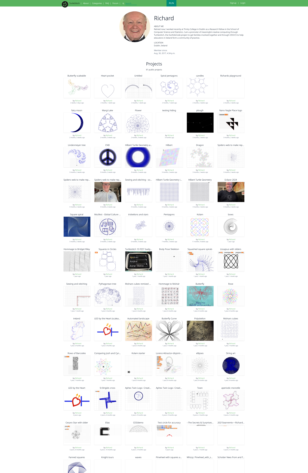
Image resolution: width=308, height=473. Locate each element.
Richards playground (230, 75)
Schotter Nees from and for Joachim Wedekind (241, 457)
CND (107, 145)
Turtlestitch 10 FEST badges (139, 249)
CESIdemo (138, 422)
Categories (97, 3)
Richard (78, 100)
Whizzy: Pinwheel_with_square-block (205, 457)
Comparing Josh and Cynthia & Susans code (116, 353)
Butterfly (200, 283)
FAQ (107, 3)
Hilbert (169, 145)
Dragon (200, 145)
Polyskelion (199, 318)
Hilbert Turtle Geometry (200, 179)
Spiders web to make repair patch (111, 179)
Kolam (200, 214)
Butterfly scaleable (76, 75)
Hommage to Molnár (169, 283)
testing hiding (169, 110)
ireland (76, 318)
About (86, 3)
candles (200, 75)
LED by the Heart (76, 387)
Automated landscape (138, 318)
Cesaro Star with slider (77, 422)
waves (138, 457)
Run (171, 3)
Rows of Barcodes (77, 353)
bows (230, 214)
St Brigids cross (107, 387)
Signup (233, 3)
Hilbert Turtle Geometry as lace (140, 145)
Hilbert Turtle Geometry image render (174, 179)
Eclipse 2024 (231, 179)
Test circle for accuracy (169, 422)
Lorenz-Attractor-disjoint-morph (172, 353)
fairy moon (76, 110)
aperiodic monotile (230, 387)
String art (230, 353)
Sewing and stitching (76, 283)
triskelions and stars (138, 214)
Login (242, 3)
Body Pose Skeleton (169, 249)
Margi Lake (107, 110)
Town (200, 387)
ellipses (200, 353)
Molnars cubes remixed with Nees (142, 283)
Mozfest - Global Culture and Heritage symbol (117, 214)
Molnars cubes (230, 318)
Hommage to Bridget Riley (77, 249)
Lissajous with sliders (230, 249)
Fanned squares (77, 457)
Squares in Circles (107, 249)
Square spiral (76, 214)
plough (199, 110)
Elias (107, 422)
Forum (115, 3)
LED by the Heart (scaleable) (108, 318)
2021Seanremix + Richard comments (236, 422)
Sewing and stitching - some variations (144, 179)
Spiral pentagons (169, 75)
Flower (138, 110)
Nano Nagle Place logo (230, 110)
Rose (230, 283)
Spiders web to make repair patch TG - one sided (242, 145)
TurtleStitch (74, 3)
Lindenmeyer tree (77, 145)
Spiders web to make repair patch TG (82, 179)
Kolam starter (138, 353)
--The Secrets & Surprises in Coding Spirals (208, 422)
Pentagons (169, 214)
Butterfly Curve (169, 318)
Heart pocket (107, 75)
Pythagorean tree (107, 283)
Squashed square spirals (200, 249)
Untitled (138, 75)
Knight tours (107, 457)
